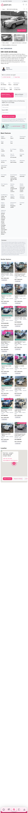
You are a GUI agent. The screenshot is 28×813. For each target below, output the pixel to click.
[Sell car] (8, 809)
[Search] (14, 809)
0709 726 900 (6, 77)
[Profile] (24, 809)
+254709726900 (16, 126)
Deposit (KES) (5, 110)
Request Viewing (21, 30)
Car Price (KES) (5, 105)
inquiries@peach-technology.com (10, 460)
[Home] (3, 809)
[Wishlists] (19, 809)
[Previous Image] (3, 267)
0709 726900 (8, 1)
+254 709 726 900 (7, 458)
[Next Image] (12, 267)
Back (4, 9)
